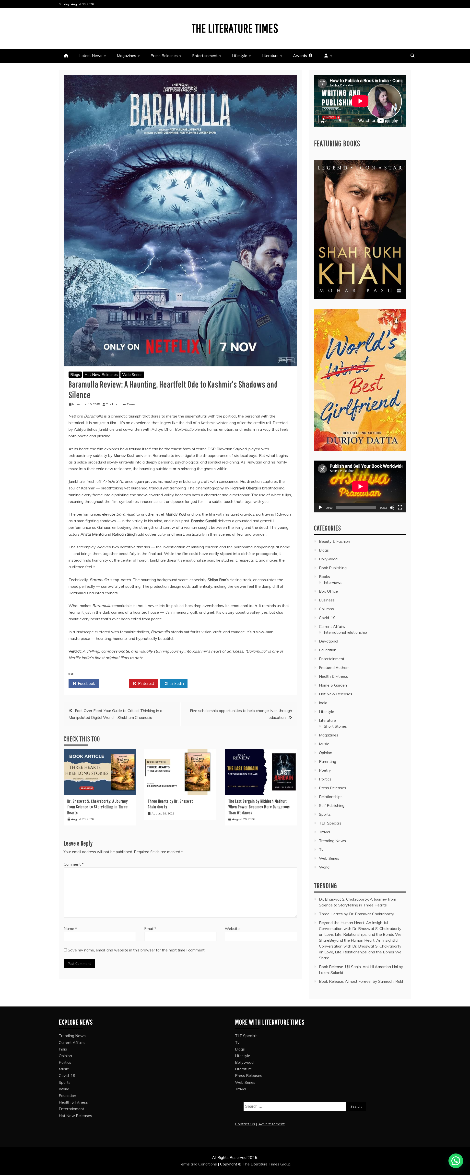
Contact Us (245, 1123)
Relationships (330, 796)
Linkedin (176, 683)
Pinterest (145, 683)
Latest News (90, 55)
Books (324, 576)
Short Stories (335, 726)
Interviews (333, 582)
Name (70, 928)
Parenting (327, 761)
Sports (325, 814)
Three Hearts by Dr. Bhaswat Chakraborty (356, 913)
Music (324, 743)
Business (327, 600)
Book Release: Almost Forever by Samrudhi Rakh (361, 981)
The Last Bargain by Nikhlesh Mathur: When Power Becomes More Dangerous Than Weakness (259, 807)
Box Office (328, 591)
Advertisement (271, 1123)
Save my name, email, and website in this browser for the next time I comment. (136, 950)
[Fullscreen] (400, 507)
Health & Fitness (333, 676)
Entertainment (205, 55)
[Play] (320, 507)
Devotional (328, 641)
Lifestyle (239, 55)
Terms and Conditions (198, 1164)
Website (232, 928)
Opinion (325, 752)
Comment (73, 864)
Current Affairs (332, 626)
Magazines (126, 55)
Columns (326, 608)
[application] (360, 486)
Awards (300, 55)
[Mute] (392, 507)
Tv (321, 849)
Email (150, 928)
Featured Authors (334, 667)
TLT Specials (330, 823)
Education (327, 649)
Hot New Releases (101, 374)
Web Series (132, 374)
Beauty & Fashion (334, 541)
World (324, 867)
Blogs (75, 374)
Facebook (86, 683)
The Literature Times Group (267, 1164)
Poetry (325, 770)
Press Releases (164, 55)
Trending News (332, 840)
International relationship (345, 632)
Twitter (116, 683)
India (323, 702)
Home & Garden (333, 685)
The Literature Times (235, 28)
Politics (325, 779)
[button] (455, 1160)
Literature (270, 55)
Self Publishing (331, 805)
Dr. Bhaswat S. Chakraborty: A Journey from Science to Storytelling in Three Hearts (97, 807)
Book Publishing (333, 567)
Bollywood (328, 558)
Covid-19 (327, 617)
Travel (324, 831)
